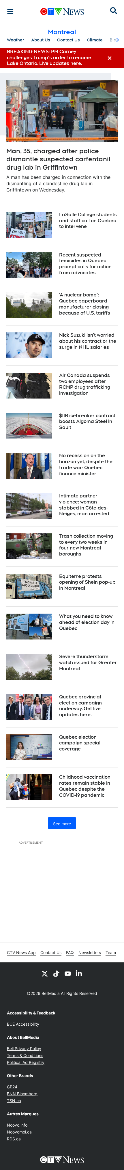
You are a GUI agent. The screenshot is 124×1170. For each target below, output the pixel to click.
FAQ (70, 952)
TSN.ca (14, 1100)
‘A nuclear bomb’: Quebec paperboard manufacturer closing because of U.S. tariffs (84, 303)
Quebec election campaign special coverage (79, 743)
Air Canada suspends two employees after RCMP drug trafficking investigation (84, 384)
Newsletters (89, 952)
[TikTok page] (56, 973)
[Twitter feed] (44, 973)
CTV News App (21, 952)
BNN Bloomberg (22, 1093)
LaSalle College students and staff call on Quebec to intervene (88, 220)
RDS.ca (14, 1138)
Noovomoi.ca (19, 1131)
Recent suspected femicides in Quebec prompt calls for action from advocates (85, 263)
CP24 (12, 1086)
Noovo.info (17, 1125)
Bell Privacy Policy (24, 1048)
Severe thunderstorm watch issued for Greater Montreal (88, 662)
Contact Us (68, 40)
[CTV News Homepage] (62, 11)
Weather (15, 40)
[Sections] (10, 11)
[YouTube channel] (67, 973)
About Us (40, 40)
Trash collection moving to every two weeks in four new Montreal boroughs (86, 545)
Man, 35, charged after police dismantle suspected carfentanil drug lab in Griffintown (58, 159)
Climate (95, 40)
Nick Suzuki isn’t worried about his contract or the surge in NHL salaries (87, 341)
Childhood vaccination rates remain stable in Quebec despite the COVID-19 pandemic (84, 786)
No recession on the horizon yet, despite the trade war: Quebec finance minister (85, 464)
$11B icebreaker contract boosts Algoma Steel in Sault (87, 421)
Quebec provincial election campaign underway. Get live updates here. (80, 705)
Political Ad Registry (25, 1062)
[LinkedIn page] (79, 973)
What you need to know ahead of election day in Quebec (86, 622)
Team (111, 952)
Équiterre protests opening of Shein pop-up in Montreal (87, 582)
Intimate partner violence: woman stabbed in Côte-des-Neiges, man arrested (84, 504)
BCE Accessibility (23, 1024)
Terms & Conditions (25, 1055)
